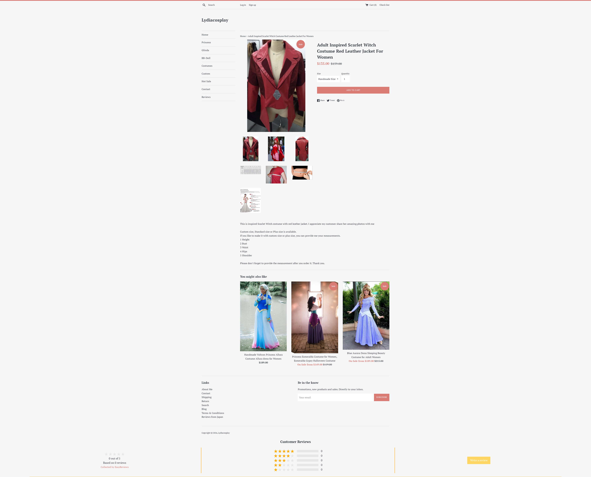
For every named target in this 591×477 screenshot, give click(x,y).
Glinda (205, 50)
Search (205, 405)
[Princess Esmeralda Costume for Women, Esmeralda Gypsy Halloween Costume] (314, 317)
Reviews (206, 97)
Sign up (252, 4)
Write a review (479, 460)
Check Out (384, 4)
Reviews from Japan (212, 417)
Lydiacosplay (215, 20)
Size (319, 73)
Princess (206, 42)
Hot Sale (206, 81)
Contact (206, 89)
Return (205, 401)
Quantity (345, 73)
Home (205, 34)
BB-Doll (206, 58)
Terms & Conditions (213, 413)
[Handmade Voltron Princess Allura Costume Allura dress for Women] (263, 316)
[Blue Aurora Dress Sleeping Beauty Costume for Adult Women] (366, 316)
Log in (243, 4)
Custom (206, 73)
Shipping (206, 397)
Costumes (207, 65)
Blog (204, 409)
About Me (207, 389)
